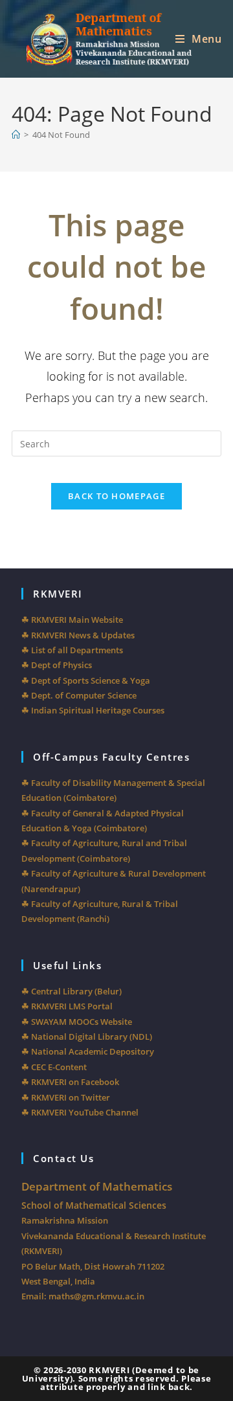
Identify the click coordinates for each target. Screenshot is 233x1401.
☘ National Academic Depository (87, 1051)
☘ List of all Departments (72, 650)
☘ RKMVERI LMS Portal (67, 1006)
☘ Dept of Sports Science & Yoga (85, 680)
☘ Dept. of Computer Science (79, 695)
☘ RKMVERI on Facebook (70, 1082)
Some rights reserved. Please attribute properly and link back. (125, 1383)
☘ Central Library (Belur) (71, 991)
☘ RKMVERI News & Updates (78, 635)
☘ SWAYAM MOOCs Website (76, 1021)
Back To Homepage (116, 496)
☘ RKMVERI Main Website (72, 619)
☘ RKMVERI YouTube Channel (80, 1112)
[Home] (16, 134)
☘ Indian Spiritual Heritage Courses (92, 710)
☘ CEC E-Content (54, 1067)
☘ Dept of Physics (56, 665)
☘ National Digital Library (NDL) (86, 1036)
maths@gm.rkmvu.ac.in (96, 1296)
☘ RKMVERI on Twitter (65, 1097)
